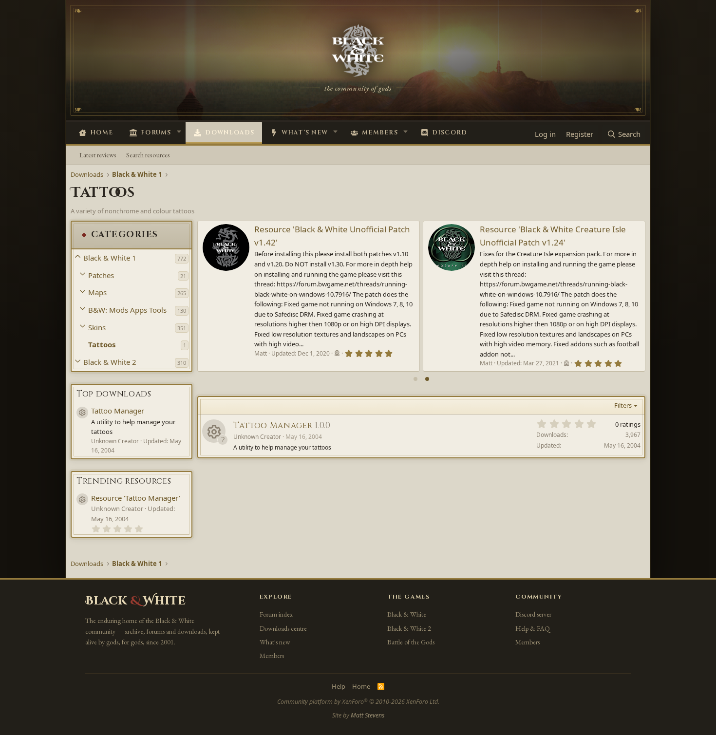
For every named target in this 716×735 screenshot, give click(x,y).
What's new (305, 133)
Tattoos (101, 344)
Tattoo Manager (117, 410)
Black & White (406, 614)
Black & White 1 (109, 258)
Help (338, 686)
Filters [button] (623, 405)
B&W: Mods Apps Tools (127, 310)
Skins (97, 327)
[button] (179, 131)
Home (101, 133)
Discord (450, 133)
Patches (101, 275)
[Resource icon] (214, 431)
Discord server (533, 614)
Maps (97, 292)
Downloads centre (283, 628)
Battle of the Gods (410, 642)
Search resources (148, 154)
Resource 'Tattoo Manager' (135, 498)
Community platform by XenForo (358, 701)
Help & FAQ (532, 628)
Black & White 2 (109, 362)
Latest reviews (97, 154)
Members (380, 133)
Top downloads (113, 393)
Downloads (229, 133)
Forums (156, 133)
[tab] (415, 379)
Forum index (276, 614)
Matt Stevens (367, 715)
